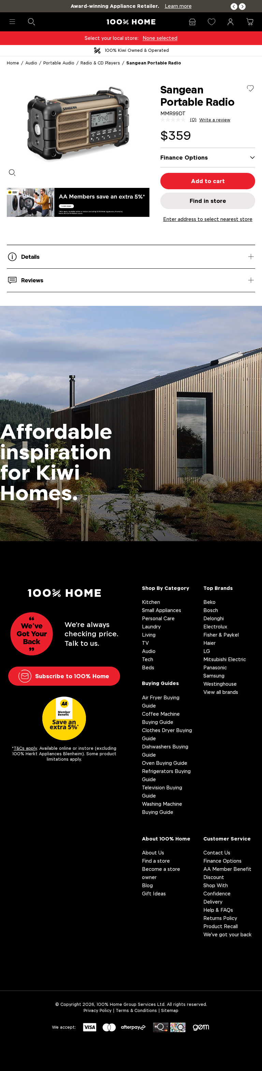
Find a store (156, 860)
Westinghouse (220, 683)
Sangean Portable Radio (153, 63)
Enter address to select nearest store (207, 219)
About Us (153, 852)
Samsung (213, 675)
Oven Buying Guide (164, 762)
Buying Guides (160, 683)
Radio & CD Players (100, 63)
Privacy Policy (98, 1010)
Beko (209, 602)
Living (149, 634)
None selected (160, 38)
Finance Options (222, 860)
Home (13, 63)
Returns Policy (220, 918)
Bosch (210, 610)
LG (206, 651)
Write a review (214, 120)
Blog (147, 885)
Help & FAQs (218, 909)
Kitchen (151, 602)
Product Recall (220, 926)
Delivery (212, 901)
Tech (147, 659)
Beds (148, 667)
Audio (31, 63)
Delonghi (213, 618)
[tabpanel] (78, 123)
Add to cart (208, 181)
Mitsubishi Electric (224, 659)
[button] (234, 6)
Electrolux (215, 626)
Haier (209, 642)
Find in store (208, 201)
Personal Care (158, 618)
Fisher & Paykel (221, 634)
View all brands (220, 692)
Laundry (151, 626)
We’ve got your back (227, 934)
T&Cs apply (25, 748)
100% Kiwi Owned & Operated (137, 50)
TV (145, 642)
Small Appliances (161, 610)
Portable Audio (58, 63)
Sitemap (169, 1010)
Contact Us (216, 852)
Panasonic (215, 667)
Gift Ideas (154, 893)
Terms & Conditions (136, 1010)
